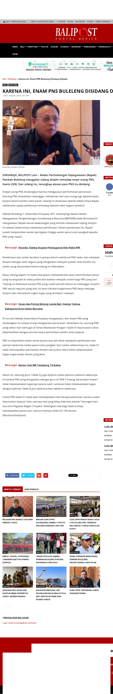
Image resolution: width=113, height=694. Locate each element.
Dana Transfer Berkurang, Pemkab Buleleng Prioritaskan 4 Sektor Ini (84, 559)
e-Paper (61, 21)
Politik (44, 46)
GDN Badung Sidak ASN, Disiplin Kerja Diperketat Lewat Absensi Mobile (15, 593)
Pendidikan (89, 46)
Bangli (6, 515)
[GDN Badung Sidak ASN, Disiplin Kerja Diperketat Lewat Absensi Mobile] (18, 577)
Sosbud (64, 46)
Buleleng (12, 79)
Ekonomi (76, 46)
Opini (15, 54)
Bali (22, 46)
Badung (6, 586)
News (15, 46)
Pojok (90, 21)
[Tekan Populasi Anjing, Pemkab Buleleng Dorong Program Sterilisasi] (51, 543)
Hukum (54, 46)
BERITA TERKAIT (12, 489)
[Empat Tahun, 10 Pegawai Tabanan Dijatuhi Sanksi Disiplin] (18, 543)
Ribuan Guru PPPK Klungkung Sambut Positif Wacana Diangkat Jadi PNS (50, 522)
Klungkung (42, 515)
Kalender (80, 21)
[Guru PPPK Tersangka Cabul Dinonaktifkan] (85, 577)
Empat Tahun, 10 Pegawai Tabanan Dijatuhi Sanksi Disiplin (16, 559)
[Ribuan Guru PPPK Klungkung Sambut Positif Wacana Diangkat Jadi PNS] (51, 506)
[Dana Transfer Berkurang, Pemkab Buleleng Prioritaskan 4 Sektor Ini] (85, 543)
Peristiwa (33, 46)
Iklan (70, 21)
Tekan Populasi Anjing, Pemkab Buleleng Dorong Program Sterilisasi (49, 559)
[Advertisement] (56, 673)
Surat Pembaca (102, 21)
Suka (109, 184)
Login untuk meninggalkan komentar (19, 623)
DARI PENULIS (32, 489)
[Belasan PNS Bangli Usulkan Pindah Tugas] (18, 506)
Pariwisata (104, 46)
